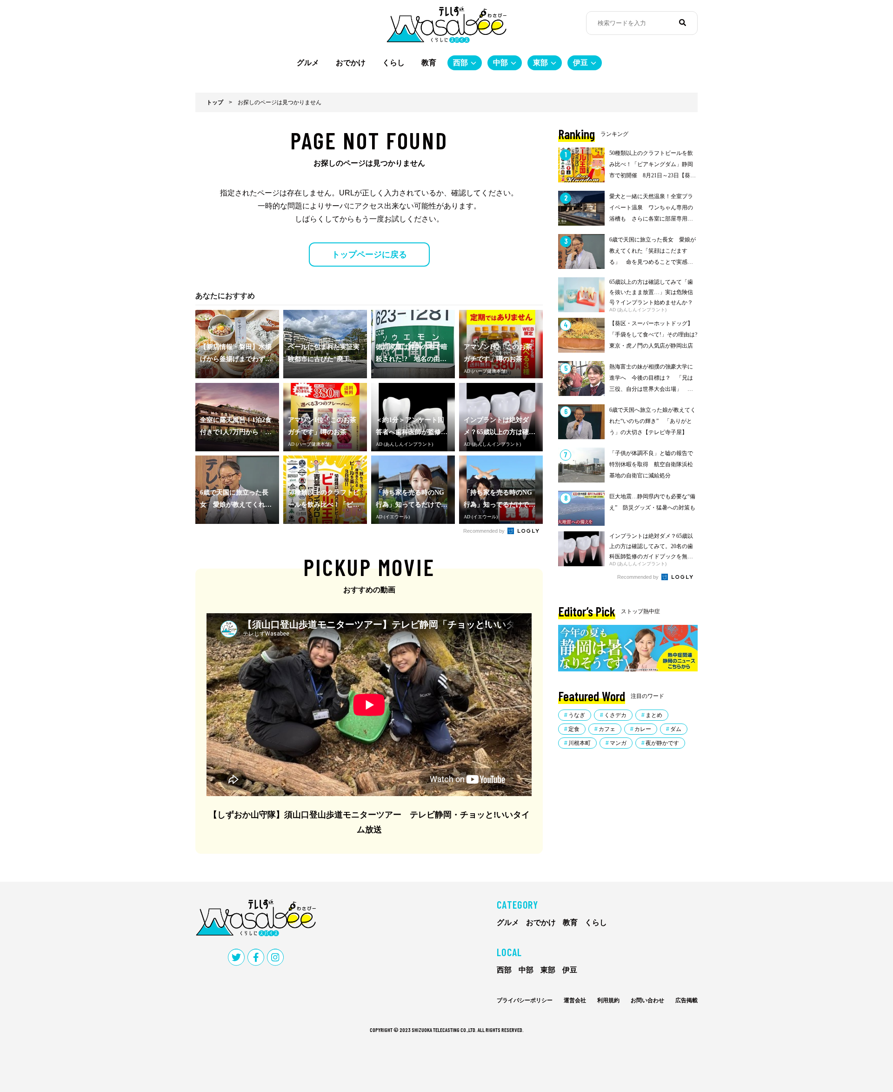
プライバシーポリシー (525, 1000)
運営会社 (575, 1000)
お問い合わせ (647, 1000)
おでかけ (351, 63)
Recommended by (484, 531)
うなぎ (576, 715)
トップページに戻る (369, 254)
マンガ (618, 743)
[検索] (682, 23)
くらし (393, 63)
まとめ (654, 715)
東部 (540, 63)
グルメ (308, 63)
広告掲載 (686, 1000)
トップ (215, 102)
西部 (460, 63)
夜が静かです (662, 743)
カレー (642, 729)
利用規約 (608, 1000)
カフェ (607, 729)
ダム (675, 729)
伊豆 (580, 63)
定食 (574, 729)
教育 (428, 63)
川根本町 (579, 743)
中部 (500, 63)
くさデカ (615, 715)
